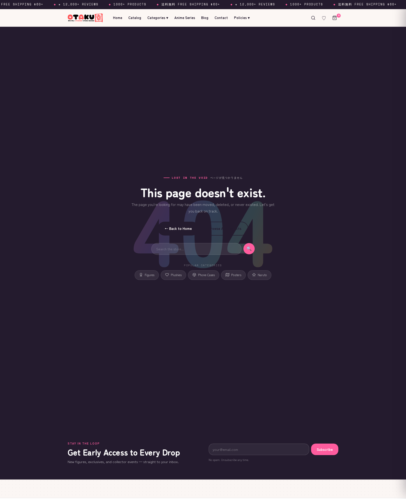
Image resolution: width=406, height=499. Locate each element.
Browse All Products (225, 228)
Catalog (134, 17)
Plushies (176, 275)
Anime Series (184, 17)
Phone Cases (206, 275)
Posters (236, 275)
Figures (149, 275)
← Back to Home (178, 228)
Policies (242, 17)
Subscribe (325, 449)
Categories (157, 17)
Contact (221, 17)
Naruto (262, 275)
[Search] (313, 17)
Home (117, 17)
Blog (204, 17)
